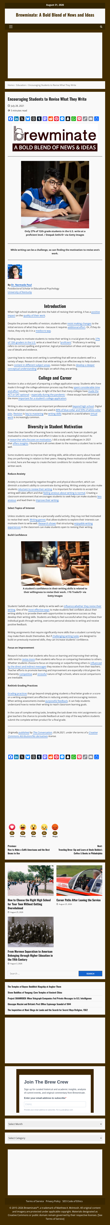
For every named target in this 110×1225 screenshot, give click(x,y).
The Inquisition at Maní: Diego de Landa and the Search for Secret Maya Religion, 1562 (48, 1010)
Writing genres (38, 519)
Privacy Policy (53, 1201)
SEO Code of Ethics (72, 1201)
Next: (80, 849)
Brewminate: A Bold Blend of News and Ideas (55, 14)
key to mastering (34, 413)
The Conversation (42, 732)
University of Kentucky (20, 292)
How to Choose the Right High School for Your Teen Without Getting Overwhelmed (29, 904)
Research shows (47, 523)
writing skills (54, 413)
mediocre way (43, 330)
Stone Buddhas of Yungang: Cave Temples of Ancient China (35, 992)
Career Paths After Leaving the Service (78, 900)
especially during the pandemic (48, 394)
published (23, 732)
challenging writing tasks (65, 636)
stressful (42, 674)
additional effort (76, 327)
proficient (66, 342)
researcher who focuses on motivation (30, 439)
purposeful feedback (56, 700)
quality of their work (34, 315)
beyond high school (83, 406)
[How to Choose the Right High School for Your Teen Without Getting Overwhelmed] (31, 880)
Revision (17, 413)
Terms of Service (35, 1201)
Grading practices (17, 693)
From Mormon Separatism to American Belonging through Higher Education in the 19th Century (30, 955)
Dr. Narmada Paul (21, 284)
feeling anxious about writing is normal (64, 492)
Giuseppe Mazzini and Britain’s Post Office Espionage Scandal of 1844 (39, 1004)
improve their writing (47, 500)
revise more (28, 659)
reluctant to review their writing (35, 489)
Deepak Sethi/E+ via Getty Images (65, 234)
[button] (11, 27)
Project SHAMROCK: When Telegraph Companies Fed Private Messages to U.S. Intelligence (50, 998)
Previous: (29, 849)
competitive (25, 674)
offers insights (20, 443)
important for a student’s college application (42, 398)
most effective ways (38, 609)
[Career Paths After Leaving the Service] (79, 880)
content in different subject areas (32, 365)
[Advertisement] (55, 55)
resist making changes (79, 323)
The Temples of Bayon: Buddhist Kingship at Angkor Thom (34, 986)
